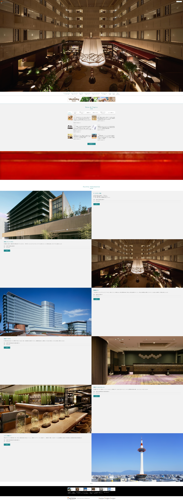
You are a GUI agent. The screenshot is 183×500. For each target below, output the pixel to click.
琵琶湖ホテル (81, 94)
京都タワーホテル (87, 94)
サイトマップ (101, 493)
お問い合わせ (96, 493)
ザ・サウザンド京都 (66, 94)
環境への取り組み (106, 492)
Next (181, 46)
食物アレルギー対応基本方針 (72, 493)
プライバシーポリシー (85, 492)
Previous (2, 46)
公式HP (96, 204)
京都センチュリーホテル (74, 94)
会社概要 (109, 94)
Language (179, 1)
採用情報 (113, 94)
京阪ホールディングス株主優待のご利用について (96, 492)
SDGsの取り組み (118, 94)
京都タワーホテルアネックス (96, 94)
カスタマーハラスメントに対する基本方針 (82, 493)
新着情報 (69, 492)
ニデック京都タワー (104, 94)
